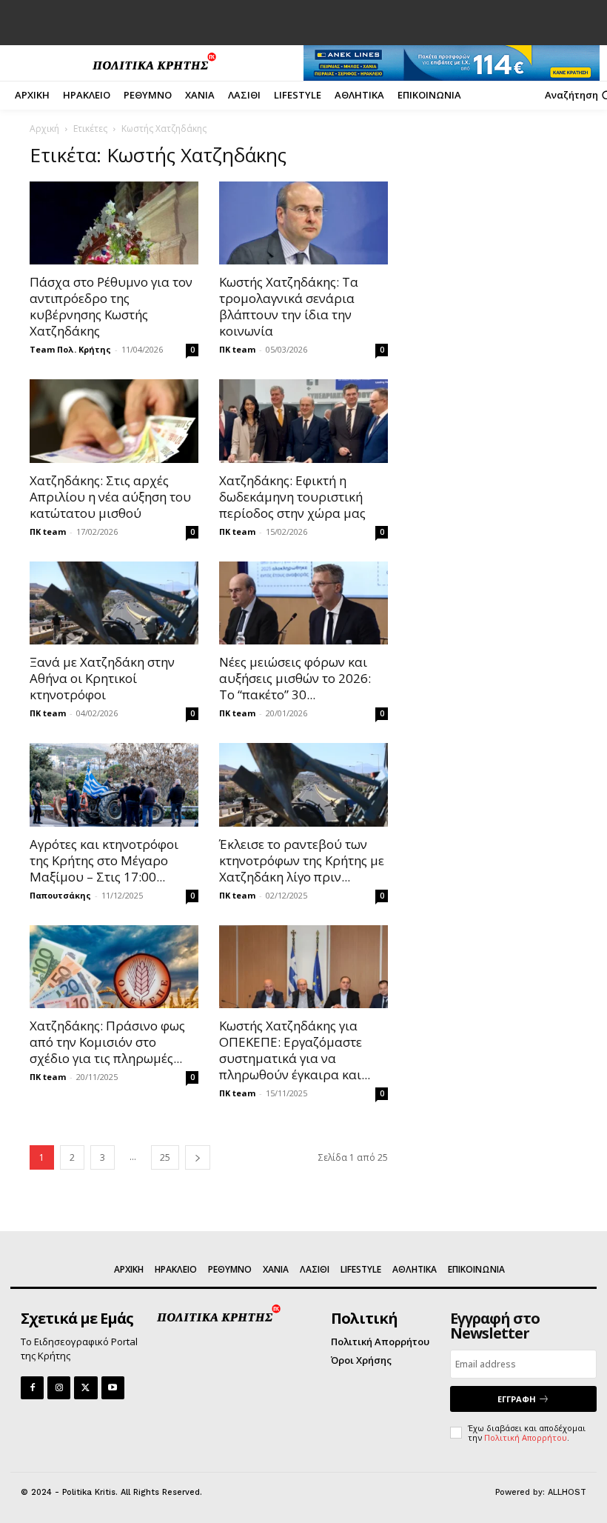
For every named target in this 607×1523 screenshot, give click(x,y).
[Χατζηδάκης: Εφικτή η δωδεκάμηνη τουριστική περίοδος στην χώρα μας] (303, 421)
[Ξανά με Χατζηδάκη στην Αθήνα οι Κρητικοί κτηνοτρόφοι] (114, 603)
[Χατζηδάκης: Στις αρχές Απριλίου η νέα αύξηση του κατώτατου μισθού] (114, 421)
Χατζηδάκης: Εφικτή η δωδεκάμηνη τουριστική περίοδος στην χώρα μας (292, 496)
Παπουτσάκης (60, 895)
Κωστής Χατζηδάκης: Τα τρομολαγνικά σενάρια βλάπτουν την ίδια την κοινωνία (288, 306)
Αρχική (44, 128)
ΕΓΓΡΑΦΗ (516, 1398)
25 (165, 1157)
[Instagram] (58, 1387)
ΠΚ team (237, 349)
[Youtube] (112, 1387)
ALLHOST (567, 1492)
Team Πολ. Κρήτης (70, 349)
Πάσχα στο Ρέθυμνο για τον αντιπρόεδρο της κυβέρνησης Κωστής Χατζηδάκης (111, 306)
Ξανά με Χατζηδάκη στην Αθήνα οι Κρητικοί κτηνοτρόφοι (102, 678)
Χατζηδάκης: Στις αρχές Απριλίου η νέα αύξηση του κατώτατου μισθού (110, 496)
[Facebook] (32, 1387)
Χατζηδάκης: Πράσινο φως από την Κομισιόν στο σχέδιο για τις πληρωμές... (107, 1042)
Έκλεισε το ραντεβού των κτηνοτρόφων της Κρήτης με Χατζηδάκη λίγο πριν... (301, 860)
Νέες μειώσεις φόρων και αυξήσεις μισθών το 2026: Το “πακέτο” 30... (295, 678)
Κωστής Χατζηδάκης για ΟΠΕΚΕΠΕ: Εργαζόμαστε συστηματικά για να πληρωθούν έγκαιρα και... (294, 1050)
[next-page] (197, 1157)
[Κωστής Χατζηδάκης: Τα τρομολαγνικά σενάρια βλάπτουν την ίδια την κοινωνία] (303, 223)
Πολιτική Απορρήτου (525, 1437)
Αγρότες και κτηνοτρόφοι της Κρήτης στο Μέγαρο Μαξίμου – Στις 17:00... (104, 860)
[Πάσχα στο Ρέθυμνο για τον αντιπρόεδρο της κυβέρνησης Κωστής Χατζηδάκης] (114, 223)
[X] (85, 1387)
